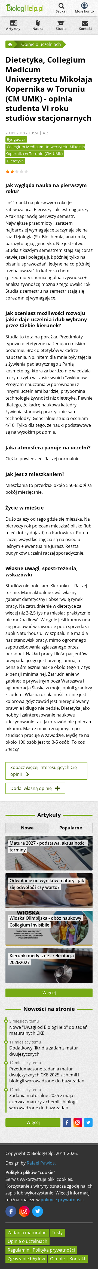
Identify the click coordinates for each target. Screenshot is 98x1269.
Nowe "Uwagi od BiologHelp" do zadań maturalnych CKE (48, 1030)
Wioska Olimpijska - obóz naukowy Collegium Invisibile (45, 921)
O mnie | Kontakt (67, 1259)
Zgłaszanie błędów (26, 1259)
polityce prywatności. (63, 1200)
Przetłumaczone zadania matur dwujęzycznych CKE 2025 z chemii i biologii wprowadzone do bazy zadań (46, 1075)
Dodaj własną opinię (31, 788)
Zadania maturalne (27, 1233)
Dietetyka (15, 160)
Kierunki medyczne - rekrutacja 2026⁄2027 (42, 959)
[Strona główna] (9, 44)
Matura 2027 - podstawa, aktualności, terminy (48, 846)
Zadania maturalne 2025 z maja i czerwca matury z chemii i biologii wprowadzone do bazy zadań (43, 1101)
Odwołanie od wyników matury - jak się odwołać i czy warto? (47, 884)
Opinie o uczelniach (27, 1241)
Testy (57, 1233)
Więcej (49, 993)
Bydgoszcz (16, 139)
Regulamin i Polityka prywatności (41, 1250)
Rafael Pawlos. (41, 1163)
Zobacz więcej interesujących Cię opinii (43, 770)
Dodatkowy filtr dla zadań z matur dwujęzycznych (43, 1051)
